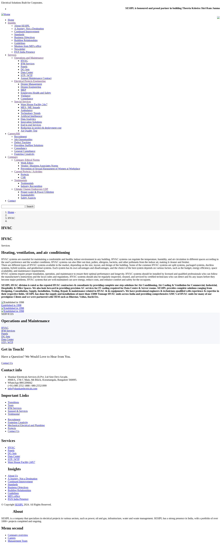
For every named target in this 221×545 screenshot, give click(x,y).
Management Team (17, 540)
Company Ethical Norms (27, 159)
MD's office (14, 496)
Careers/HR (14, 133)
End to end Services (31, 124)
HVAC (24, 60)
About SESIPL (22, 25)
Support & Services (18, 411)
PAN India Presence (24, 52)
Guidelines (19, 43)
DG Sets (25, 69)
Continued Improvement (26, 31)
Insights (12, 22)
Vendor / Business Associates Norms (39, 165)
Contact (12, 200)
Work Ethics (27, 162)
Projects (25, 174)
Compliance (27, 98)
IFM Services (27, 63)
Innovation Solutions (31, 122)
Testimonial (14, 414)
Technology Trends (30, 113)
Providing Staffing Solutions (28, 145)
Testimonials (20, 180)
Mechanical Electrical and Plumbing (26, 425)
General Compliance (24, 151)
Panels (24, 66)
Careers (12, 538)
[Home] (5, 14)
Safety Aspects (28, 197)
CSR (23, 177)
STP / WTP (27, 75)
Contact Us (7, 363)
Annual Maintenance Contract (36, 78)
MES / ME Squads (30, 107)
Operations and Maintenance (29, 57)
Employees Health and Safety (36, 92)
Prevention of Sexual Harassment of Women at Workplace (50, 168)
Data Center (27, 72)
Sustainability (27, 194)
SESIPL (19, 504)
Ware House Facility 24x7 (34, 104)
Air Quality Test (29, 130)
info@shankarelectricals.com (22, 388)
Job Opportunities (23, 139)
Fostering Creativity (24, 154)
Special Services (22, 101)
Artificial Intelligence (31, 116)
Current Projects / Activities (28, 171)
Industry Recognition (31, 186)
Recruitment (20, 136)
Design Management (31, 84)
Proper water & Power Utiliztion (37, 192)
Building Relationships (26, 40)
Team (10, 405)
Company (13, 157)
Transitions (13, 402)
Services (12, 54)
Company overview (18, 535)
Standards (19, 34)
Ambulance (27, 110)
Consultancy (20, 148)
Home (11, 19)
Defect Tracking (22, 142)
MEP (23, 89)
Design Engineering (31, 87)
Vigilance (25, 95)
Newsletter (19, 49)
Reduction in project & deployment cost (41, 127)
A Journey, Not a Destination (29, 28)
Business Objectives (24, 37)
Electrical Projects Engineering (30, 81)
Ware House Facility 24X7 (21, 462)
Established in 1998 (11, 305)
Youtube (7, 511)
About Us (13, 475)
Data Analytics (28, 119)
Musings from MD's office (27, 46)
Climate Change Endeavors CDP (31, 189)
